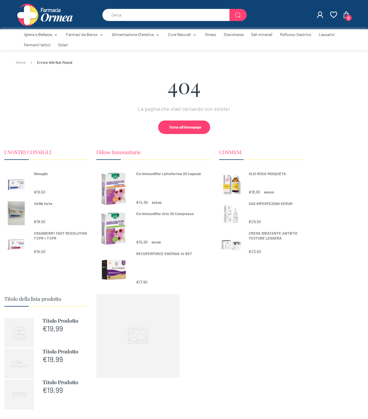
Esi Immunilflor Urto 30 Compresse (165, 213)
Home (21, 62)
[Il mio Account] (320, 15)
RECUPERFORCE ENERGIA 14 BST (164, 253)
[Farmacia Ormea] (44, 14)
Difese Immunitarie (118, 152)
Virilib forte (43, 203)
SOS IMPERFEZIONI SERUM (270, 203)
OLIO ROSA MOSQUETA (267, 173)
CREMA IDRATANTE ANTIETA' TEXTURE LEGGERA (273, 235)
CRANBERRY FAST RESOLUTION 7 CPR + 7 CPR (60, 235)
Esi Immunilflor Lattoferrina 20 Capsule (168, 173)
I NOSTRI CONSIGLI (27, 152)
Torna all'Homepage (185, 127)
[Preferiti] (333, 15)
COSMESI (230, 152)
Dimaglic (41, 173)
